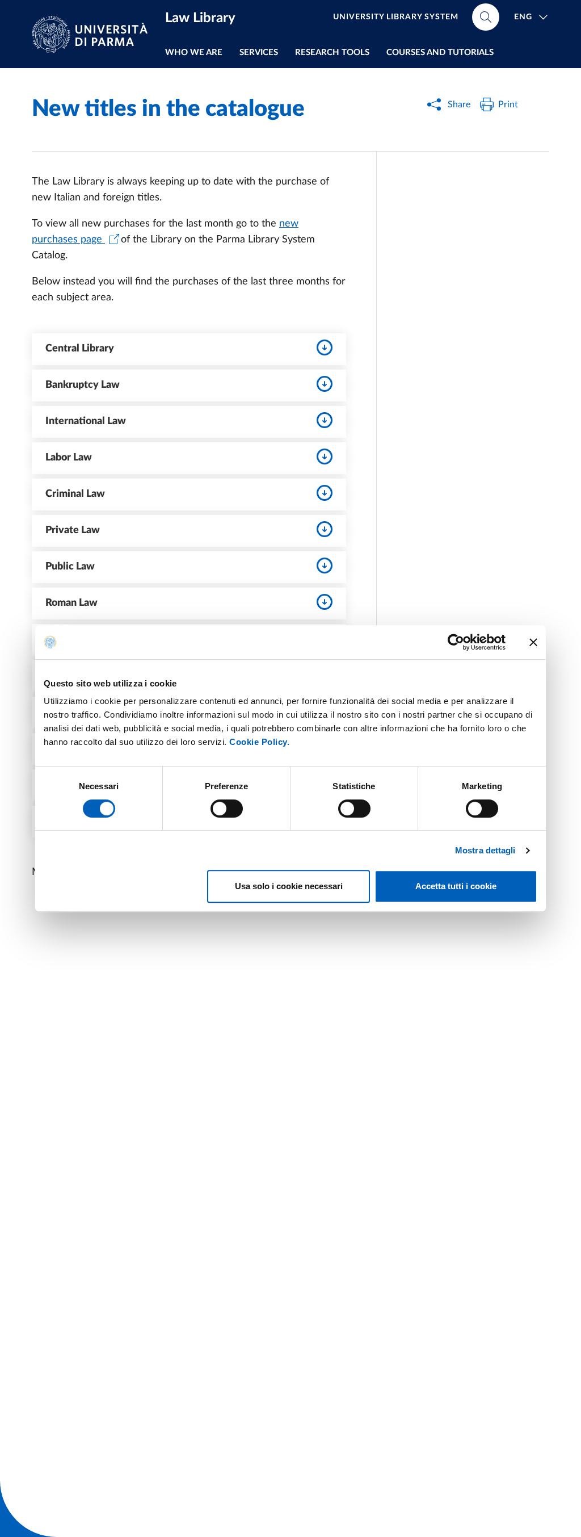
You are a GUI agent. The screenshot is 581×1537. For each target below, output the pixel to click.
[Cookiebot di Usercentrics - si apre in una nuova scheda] (456, 642)
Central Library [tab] (79, 349)
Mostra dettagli (485, 850)
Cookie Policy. (259, 742)
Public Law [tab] (70, 567)
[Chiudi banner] (533, 642)
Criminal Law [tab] (75, 494)
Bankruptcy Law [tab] (82, 385)
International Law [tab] (85, 421)
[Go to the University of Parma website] (94, 34)
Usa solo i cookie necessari (289, 886)
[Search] (485, 17)
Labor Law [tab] (68, 458)
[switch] (226, 808)
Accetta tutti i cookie (455, 886)
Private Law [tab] (72, 530)
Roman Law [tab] (71, 603)
